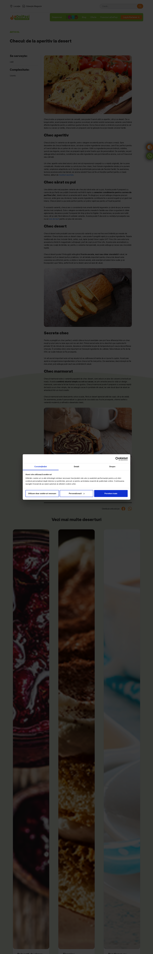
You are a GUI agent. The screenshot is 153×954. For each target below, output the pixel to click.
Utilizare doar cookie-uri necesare (42, 493)
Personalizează (75, 493)
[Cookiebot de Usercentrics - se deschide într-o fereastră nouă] (117, 459)
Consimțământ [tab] (40, 467)
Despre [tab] (112, 467)
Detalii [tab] (76, 467)
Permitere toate (110, 493)
